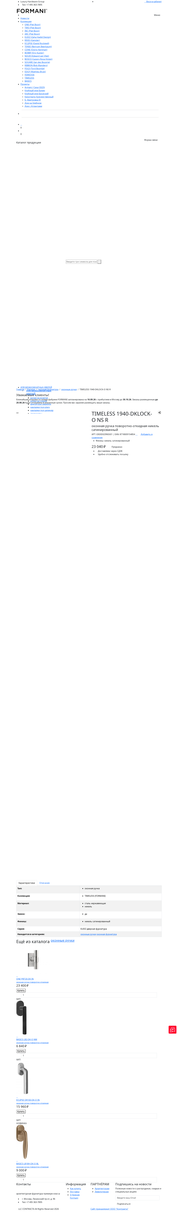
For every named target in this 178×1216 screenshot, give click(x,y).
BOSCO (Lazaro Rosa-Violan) (38, 59)
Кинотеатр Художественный (39, 96)
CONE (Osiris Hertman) (36, 49)
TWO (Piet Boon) (33, 27)
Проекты (24, 84)
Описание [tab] (44, 882)
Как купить (75, 1188)
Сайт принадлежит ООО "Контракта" (109, 1209)
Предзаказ (117, 446)
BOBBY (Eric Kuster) (34, 52)
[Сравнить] (17, 975)
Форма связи (151, 139)
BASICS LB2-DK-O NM (32, 1041)
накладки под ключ (40, 407)
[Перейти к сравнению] (21, 124)
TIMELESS (29, 77)
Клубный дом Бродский (36, 93)
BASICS (28, 81)
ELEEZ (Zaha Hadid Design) (38, 37)
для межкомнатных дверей (36, 387)
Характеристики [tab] (27, 882)
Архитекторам (102, 1188)
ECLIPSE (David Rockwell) (37, 43)
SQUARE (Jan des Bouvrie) (37, 62)
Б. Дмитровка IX (33, 99)
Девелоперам (102, 1191)
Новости (24, 18)
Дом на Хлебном (33, 103)
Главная (20, 389)
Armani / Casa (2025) (35, 87)
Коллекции (26, 21)
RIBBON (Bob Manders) (36, 65)
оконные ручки (69, 389)
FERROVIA (29, 74)
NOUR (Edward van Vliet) (37, 56)
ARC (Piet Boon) (32, 34)
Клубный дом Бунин (35, 90)
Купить (21, 990)
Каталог (31, 389)
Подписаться (123, 1203)
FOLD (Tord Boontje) (35, 68)
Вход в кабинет (154, 1)
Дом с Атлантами (33, 106)
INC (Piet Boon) (32, 30)
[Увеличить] (17, 412)
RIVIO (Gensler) (32, 40)
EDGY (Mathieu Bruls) (35, 71)
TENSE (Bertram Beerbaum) (38, 46)
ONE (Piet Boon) (32, 24)
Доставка (74, 1191)
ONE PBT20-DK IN (32, 980)
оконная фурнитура (48, 389)
